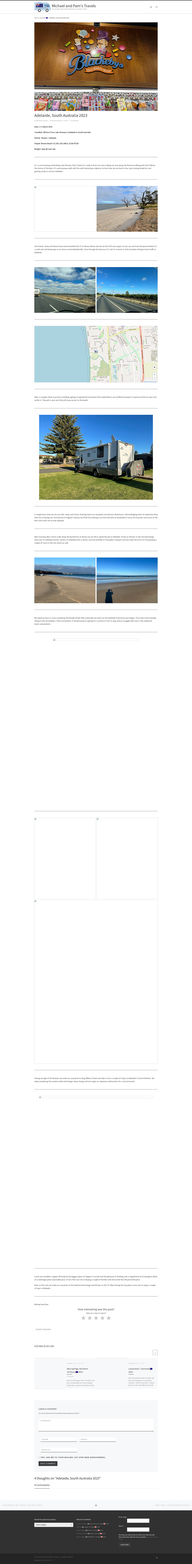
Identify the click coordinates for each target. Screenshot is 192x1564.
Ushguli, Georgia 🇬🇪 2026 (92, 1527)
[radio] (83, 1318)
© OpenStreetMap (153, 381)
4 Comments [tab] (42, 1485)
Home (36, 18)
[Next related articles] (155, 1352)
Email (84, 1439)
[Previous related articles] (149, 1352)
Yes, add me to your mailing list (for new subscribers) (72, 1457)
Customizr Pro (47, 1560)
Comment (45, 1421)
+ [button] (154, 374)
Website (46, 1450)
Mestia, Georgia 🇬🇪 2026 (95, 1530)
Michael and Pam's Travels (49, 1557)
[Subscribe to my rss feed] (157, 1557)
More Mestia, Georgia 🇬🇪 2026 (99, 1524)
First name (123, 1517)
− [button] (154, 377)
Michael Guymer (42, 120)
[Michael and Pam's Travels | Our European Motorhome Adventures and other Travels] (42, 6)
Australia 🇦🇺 (44, 18)
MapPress (146, 381)
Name (44, 1439)
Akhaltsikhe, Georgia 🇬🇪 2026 (97, 1537)
